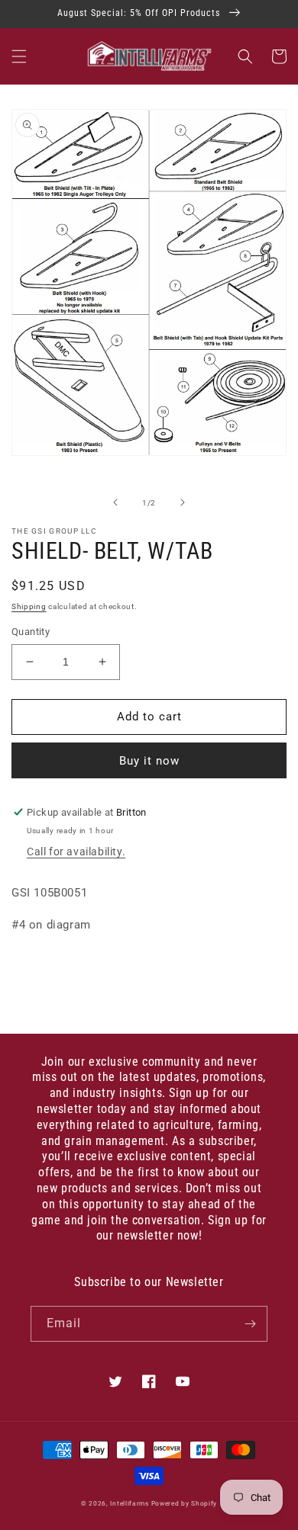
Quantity (30, 631)
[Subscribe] (250, 1324)
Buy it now (149, 761)
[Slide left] (115, 502)
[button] (19, 56)
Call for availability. (76, 851)
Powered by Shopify (184, 1503)
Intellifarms (129, 1503)
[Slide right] (182, 502)
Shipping (29, 606)
